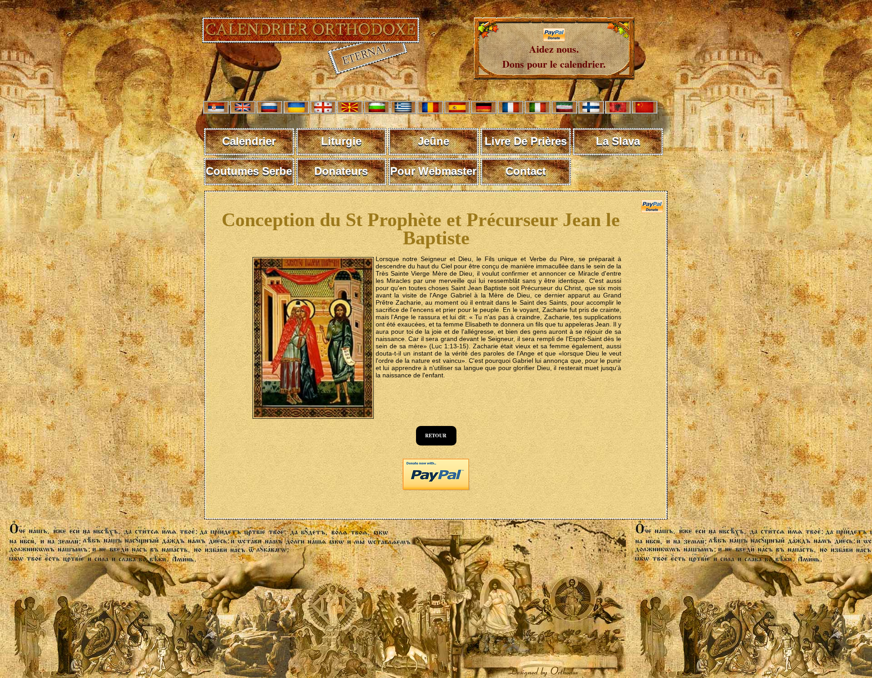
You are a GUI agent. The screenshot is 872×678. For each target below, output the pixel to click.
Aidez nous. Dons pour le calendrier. (554, 56)
